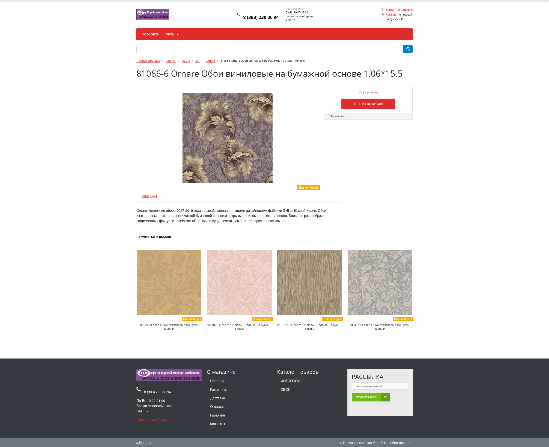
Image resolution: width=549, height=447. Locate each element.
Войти (390, 10)
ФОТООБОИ (290, 380)
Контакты (217, 423)
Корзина (391, 14)
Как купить (218, 389)
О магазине (219, 406)
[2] (364, 92)
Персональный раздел (154, 419)
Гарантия (217, 415)
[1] (360, 92)
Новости (217, 380)
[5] (376, 92)
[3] (368, 92)
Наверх (144, 442)
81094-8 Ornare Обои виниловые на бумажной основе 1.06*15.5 (254, 325)
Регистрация (405, 10)
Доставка (217, 397)
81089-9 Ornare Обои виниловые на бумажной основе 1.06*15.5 (184, 325)
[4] (372, 92)
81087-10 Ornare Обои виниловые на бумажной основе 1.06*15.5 (325, 325)
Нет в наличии (368, 103)
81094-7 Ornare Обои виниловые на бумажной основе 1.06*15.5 (395, 325)
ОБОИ (286, 389)
